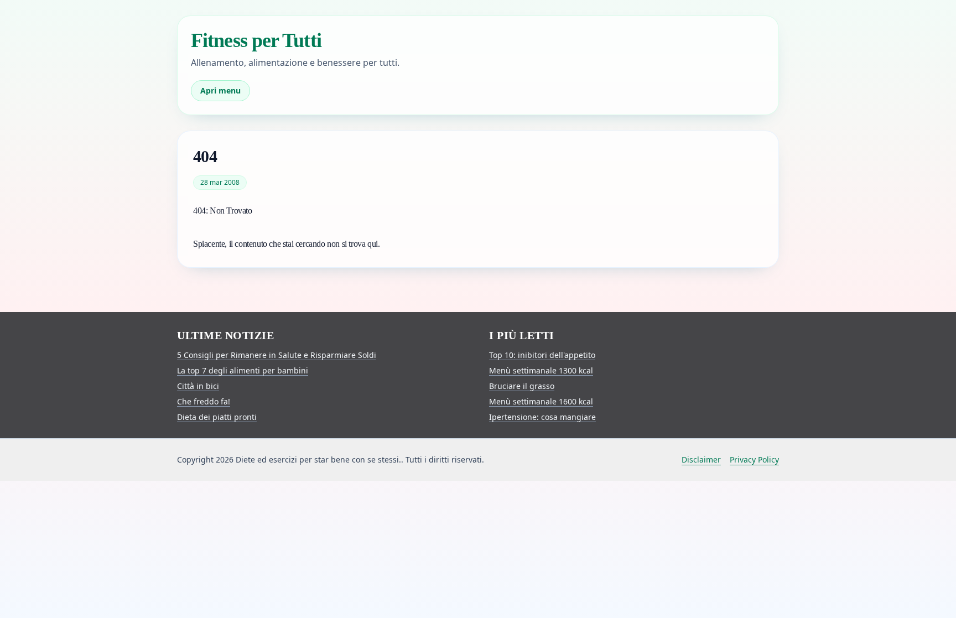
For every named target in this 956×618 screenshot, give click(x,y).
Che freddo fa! (203, 401)
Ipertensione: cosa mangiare (542, 417)
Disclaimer (701, 459)
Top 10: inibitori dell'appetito (542, 355)
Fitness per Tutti (256, 40)
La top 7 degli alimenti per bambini (242, 370)
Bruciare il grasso (521, 386)
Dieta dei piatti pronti (217, 417)
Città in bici (198, 386)
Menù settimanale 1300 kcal (541, 370)
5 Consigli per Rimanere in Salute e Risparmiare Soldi (276, 355)
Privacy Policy (754, 459)
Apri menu (220, 90)
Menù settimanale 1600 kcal (541, 401)
